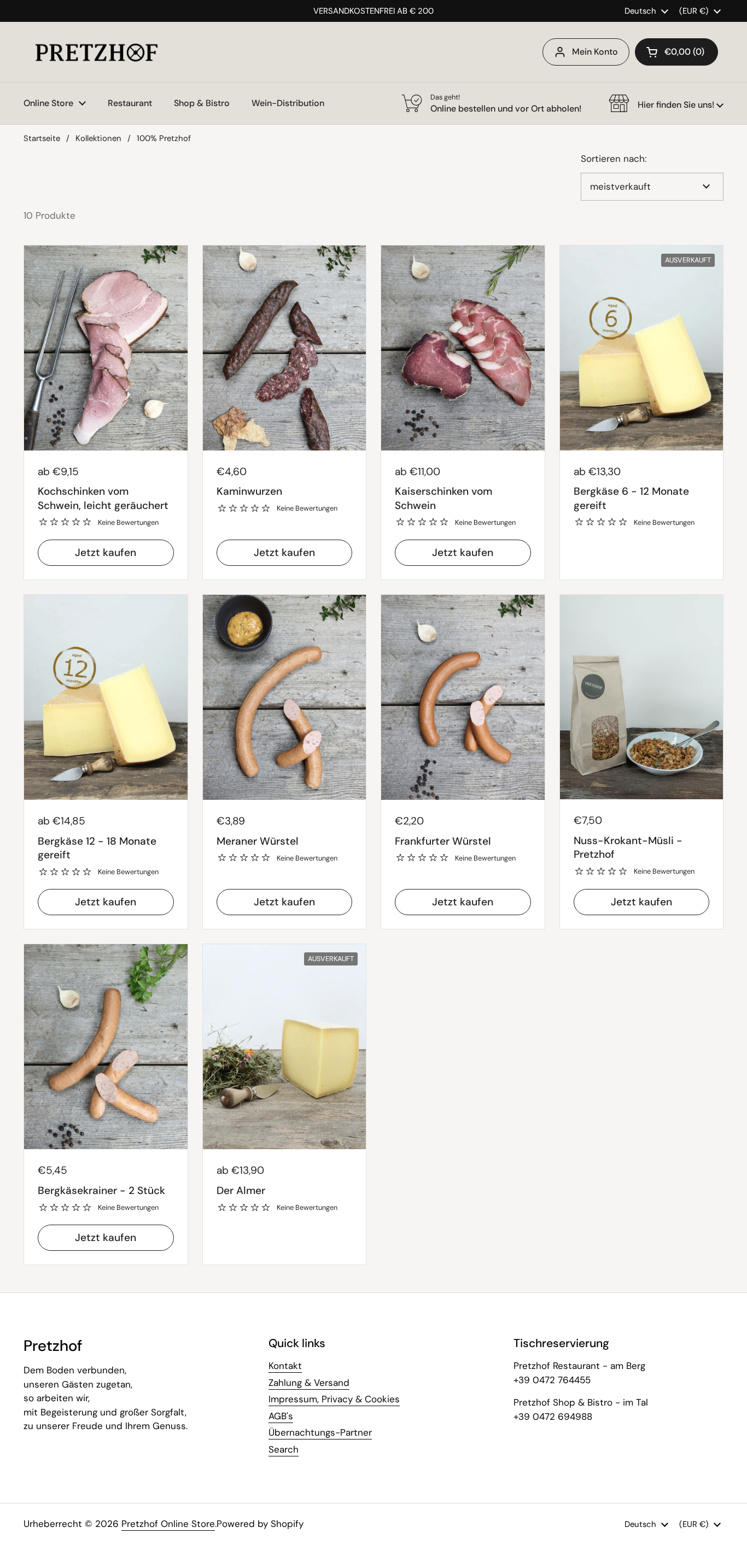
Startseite (42, 138)
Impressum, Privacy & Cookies (334, 1399)
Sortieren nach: (613, 159)
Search (284, 1449)
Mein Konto (595, 51)
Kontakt (285, 1366)
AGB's (281, 1416)
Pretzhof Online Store (168, 1524)
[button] (676, 52)
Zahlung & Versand (309, 1383)
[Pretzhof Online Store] (97, 52)
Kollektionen (98, 138)
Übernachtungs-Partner (320, 1432)
